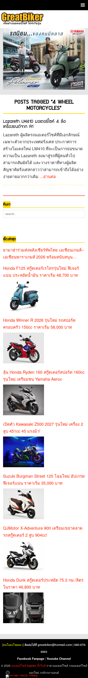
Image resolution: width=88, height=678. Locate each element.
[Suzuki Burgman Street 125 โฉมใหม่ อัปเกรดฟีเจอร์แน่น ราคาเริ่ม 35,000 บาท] (23, 503)
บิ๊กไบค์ (41, 665)
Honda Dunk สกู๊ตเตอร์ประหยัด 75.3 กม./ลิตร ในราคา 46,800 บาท (43, 583)
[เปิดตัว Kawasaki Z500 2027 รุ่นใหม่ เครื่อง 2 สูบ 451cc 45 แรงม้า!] (23, 452)
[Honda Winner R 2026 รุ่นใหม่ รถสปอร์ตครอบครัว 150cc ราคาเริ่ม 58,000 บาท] (23, 348)
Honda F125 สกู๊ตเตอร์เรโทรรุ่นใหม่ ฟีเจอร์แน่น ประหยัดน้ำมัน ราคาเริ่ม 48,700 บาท (41, 271)
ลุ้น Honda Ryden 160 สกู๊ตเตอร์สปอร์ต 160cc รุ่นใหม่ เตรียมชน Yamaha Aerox (44, 375)
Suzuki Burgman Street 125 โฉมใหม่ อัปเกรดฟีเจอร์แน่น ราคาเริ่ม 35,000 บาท (44, 479)
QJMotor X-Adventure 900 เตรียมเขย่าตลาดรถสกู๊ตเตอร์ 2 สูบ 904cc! (42, 531)
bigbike (31, 665)
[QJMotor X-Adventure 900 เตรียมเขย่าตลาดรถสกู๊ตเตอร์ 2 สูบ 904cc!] (23, 555)
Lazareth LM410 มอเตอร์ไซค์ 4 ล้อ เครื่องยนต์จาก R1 (34, 124)
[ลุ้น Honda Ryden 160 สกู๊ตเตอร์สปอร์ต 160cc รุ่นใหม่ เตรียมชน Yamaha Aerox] (23, 400)
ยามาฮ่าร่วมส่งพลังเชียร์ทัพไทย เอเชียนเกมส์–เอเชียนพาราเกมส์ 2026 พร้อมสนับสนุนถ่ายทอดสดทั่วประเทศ (43, 253)
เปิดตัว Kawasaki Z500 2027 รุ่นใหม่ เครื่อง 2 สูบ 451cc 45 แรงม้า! (43, 427)
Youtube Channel (59, 659)
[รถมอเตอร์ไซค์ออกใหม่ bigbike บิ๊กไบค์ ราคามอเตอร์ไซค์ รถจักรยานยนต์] (22, 18)
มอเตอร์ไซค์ (18, 665)
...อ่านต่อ (47, 176)
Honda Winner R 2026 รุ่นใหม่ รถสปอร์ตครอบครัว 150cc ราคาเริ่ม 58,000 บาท (39, 323)
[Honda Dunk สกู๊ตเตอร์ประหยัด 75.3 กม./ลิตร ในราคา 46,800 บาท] (23, 607)
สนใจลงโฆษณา (13, 645)
